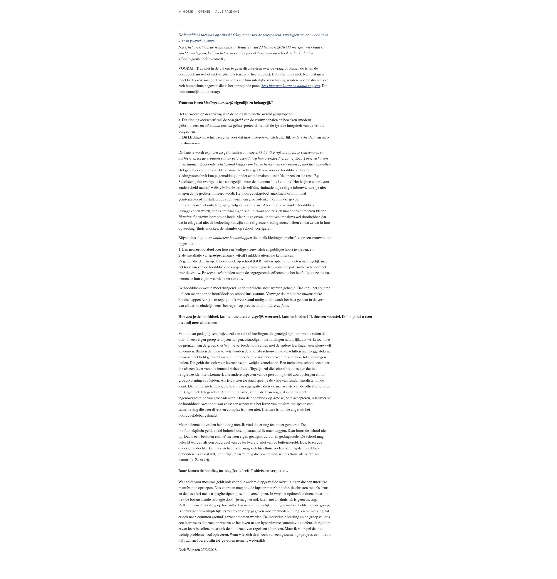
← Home (185, 11)
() (290, 85)
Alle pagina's (227, 11)
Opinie (204, 11)
